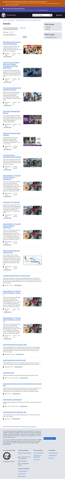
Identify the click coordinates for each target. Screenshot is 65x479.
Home (4, 20)
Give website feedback (31, 426)
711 (15, 437)
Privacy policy (37, 459)
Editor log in (52, 458)
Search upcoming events (9, 34)
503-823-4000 (6, 439)
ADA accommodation (38, 453)
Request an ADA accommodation (27, 435)
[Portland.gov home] (8, 15)
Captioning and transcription (37, 456)
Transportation (11, 20)
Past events (23, 28)
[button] (59, 15)
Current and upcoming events (10, 28)
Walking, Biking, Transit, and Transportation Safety (28, 20)
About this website (53, 453)
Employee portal (53, 455)
